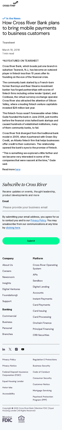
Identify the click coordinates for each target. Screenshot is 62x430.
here (17, 169)
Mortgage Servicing (42, 390)
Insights (6, 283)
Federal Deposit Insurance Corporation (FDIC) (15, 373)
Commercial (9, 316)
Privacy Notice (9, 365)
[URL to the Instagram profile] (16, 349)
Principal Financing (43, 329)
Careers (6, 271)
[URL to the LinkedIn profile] (3, 349)
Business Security (41, 365)
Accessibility (8, 393)
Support (6, 301)
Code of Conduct (41, 372)
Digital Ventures (11, 289)
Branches (7, 334)
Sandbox (38, 280)
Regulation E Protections (45, 359)
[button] (57, 5)
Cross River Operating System (45, 266)
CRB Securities (41, 335)
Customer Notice (41, 384)
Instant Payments (42, 298)
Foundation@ (10, 295)
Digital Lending (41, 286)
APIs (35, 274)
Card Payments (41, 304)
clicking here (13, 227)
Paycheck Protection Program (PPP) (43, 398)
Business (7, 322)
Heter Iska (7, 387)
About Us (7, 265)
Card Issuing (40, 310)
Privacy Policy (38, 220)
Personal (7, 328)
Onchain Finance (42, 322)
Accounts (38, 292)
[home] (10, 5)
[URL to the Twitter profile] (10, 349)
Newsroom (8, 277)
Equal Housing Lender (13, 381)
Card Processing (42, 316)
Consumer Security (42, 378)
